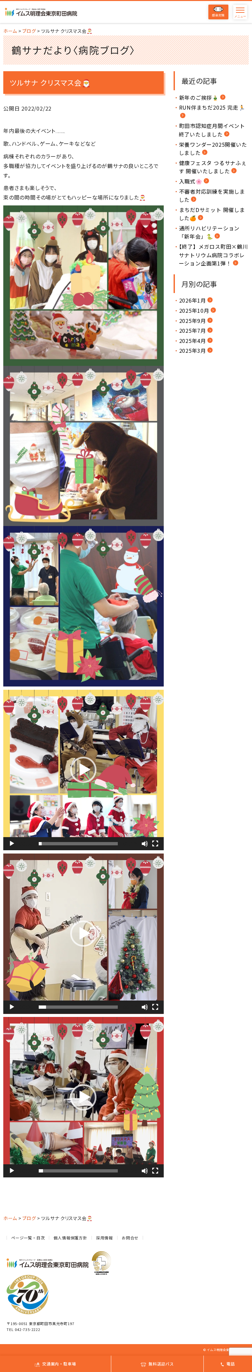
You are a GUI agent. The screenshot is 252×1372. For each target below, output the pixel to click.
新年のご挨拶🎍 (199, 97)
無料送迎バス (161, 1363)
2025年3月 (192, 350)
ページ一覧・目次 (28, 1237)
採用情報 (104, 1237)
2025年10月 (194, 310)
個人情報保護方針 (70, 1237)
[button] (83, 770)
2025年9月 (192, 321)
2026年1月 (192, 300)
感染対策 (218, 15)
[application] (83, 770)
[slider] (78, 843)
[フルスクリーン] (155, 843)
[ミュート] (144, 843)
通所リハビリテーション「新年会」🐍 (209, 232)
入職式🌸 (190, 181)
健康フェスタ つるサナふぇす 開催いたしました (213, 167)
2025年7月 (192, 330)
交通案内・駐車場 (59, 1363)
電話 (230, 1363)
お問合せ (130, 1237)
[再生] (12, 843)
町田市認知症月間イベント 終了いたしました (212, 130)
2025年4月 (192, 341)
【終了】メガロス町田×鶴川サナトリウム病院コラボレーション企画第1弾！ (213, 255)
